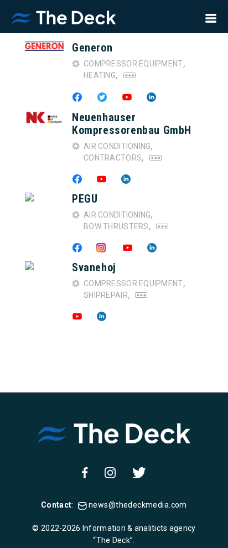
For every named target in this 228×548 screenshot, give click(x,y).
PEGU (84, 198)
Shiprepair (106, 295)
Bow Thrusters (116, 226)
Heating (100, 75)
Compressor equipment (133, 63)
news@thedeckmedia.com (138, 504)
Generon (92, 47)
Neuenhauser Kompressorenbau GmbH (131, 124)
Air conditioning (117, 146)
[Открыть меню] (207, 16)
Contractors (113, 157)
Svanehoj (94, 267)
